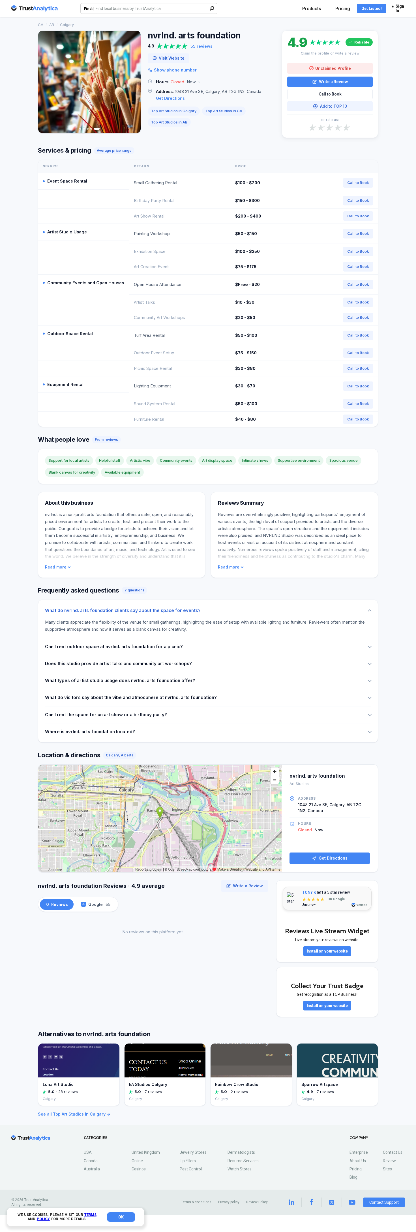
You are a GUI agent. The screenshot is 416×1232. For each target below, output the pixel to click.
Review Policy (257, 1202)
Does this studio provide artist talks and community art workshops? (118, 663)
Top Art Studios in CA (223, 111)
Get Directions (170, 98)
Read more (56, 567)
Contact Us (392, 1152)
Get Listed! (371, 8)
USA (88, 1152)
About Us (357, 1161)
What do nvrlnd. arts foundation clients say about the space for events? (123, 610)
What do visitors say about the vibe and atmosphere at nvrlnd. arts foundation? (131, 697)
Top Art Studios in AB (169, 122)
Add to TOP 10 (333, 106)
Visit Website (172, 58)
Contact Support (384, 1202)
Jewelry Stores (193, 1152)
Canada (91, 1161)
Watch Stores (240, 1169)
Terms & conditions (196, 1202)
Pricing (342, 8)
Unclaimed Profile (333, 68)
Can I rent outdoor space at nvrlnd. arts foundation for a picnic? (114, 646)
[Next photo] (133, 82)
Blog (353, 1177)
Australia (92, 1169)
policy (43, 1219)
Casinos (139, 1169)
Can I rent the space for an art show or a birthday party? (106, 714)
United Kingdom (146, 1152)
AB (51, 24)
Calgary (67, 24)
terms (90, 1215)
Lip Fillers (188, 1161)
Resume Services (243, 1161)
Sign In (400, 8)
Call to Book (330, 94)
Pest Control (191, 1169)
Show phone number (175, 70)
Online (137, 1161)
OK (121, 1217)
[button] (211, 82)
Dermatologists (241, 1152)
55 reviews (201, 46)
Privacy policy (228, 1202)
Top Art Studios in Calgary (173, 111)
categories (96, 1137)
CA (40, 24)
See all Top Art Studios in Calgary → (74, 1114)
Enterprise (358, 1152)
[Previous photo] (46, 82)
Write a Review (333, 81)
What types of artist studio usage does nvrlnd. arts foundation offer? (120, 680)
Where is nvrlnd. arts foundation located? (90, 731)
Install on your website (327, 951)
